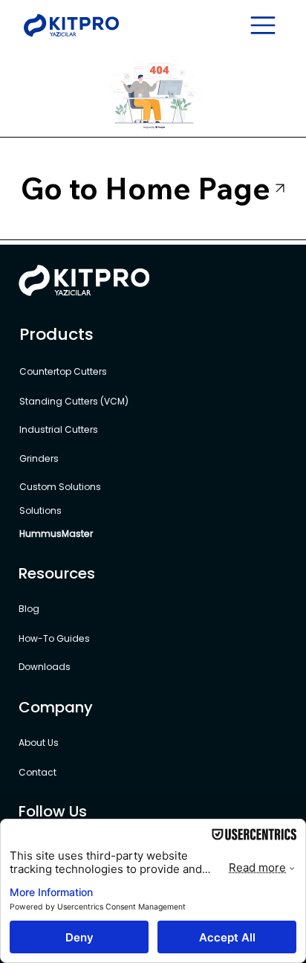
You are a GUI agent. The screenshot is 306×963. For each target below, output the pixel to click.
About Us (39, 742)
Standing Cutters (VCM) (73, 401)
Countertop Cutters (64, 371)
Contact (37, 772)
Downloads (45, 666)
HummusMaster (56, 533)
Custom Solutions (61, 486)
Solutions (40, 510)
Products (56, 334)
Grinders (39, 458)
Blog (29, 608)
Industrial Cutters (59, 429)
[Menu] (263, 25)
